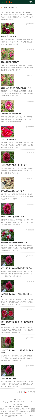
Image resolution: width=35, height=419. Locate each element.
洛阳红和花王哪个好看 (8, 36)
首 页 (18, 392)
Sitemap (19, 404)
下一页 (30, 392)
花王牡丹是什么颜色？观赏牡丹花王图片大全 (16, 268)
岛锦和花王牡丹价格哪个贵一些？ (12, 217)
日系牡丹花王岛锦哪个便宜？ (11, 62)
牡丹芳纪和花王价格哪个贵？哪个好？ (14, 165)
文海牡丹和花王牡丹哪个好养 (11, 113)
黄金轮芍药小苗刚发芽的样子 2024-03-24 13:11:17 (17, 416)
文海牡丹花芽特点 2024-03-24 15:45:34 (19, 411)
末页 (33, 392)
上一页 (23, 392)
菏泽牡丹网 (20, 402)
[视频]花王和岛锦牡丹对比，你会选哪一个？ (16, 88)
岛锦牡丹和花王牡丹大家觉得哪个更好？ (15, 242)
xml (14, 404)
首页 (15, 399)
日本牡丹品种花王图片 (8, 378)
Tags (5, 7)
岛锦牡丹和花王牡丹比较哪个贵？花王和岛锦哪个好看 (17, 323)
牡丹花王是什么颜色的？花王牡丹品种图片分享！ (16, 295)
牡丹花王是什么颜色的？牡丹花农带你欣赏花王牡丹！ (17, 351)
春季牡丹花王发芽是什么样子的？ (12, 191)
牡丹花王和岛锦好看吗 (8, 139)
